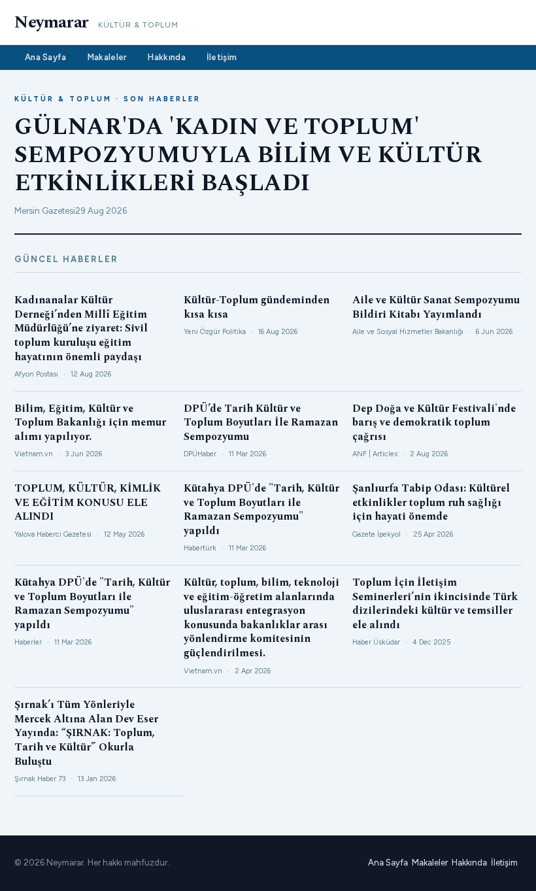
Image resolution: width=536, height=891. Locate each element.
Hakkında (166, 57)
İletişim (222, 57)
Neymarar (51, 22)
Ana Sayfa (46, 57)
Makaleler (107, 57)
